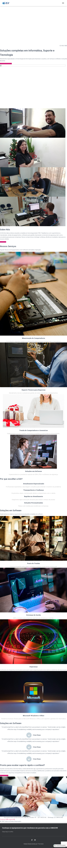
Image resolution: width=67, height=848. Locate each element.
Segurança (33, 667)
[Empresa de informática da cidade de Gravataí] (6, 3)
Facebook (32, 840)
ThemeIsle (40, 844)
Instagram (35, 840)
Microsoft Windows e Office (33, 716)
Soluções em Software (33, 471)
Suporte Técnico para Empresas (33, 390)
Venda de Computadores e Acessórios (33, 430)
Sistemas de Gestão (33, 615)
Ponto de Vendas (33, 563)
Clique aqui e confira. (7, 831)
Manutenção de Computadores (33, 338)
